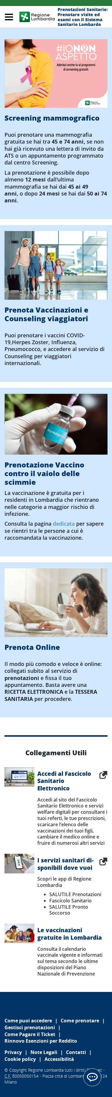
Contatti (76, 1052)
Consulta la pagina (28, 523)
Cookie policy (20, 1059)
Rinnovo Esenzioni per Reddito (40, 1041)
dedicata (64, 523)
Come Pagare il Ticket (29, 1034)
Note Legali (43, 1052)
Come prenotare (80, 1020)
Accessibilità (59, 1059)
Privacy (13, 1052)
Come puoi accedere (28, 1020)
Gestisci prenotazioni (29, 1027)
